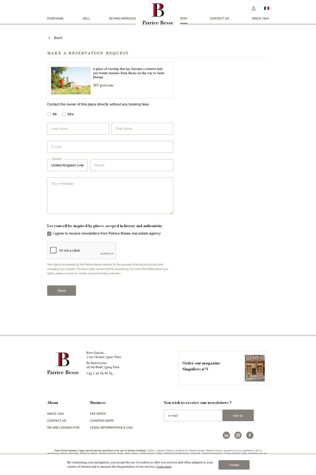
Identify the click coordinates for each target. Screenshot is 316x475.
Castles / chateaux (156, 450)
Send (62, 291)
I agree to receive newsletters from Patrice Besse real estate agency (107, 233)
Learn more (164, 466)
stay (183, 18)
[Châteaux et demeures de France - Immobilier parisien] (266, 7)
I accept (234, 465)
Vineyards (195, 453)
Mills (127, 453)
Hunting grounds (107, 453)
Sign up (238, 415)
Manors (170, 450)
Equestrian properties (212, 453)
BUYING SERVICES (122, 18)
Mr (55, 114)
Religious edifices (89, 453)
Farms (135, 453)
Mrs (71, 114)
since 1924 (260, 18)
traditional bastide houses (176, 453)
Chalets (159, 453)
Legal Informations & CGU (111, 427)
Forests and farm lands (235, 453)
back (56, 38)
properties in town (232, 450)
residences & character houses (189, 450)
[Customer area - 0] (253, 7)
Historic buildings (69, 453)
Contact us (219, 18)
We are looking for (63, 427)
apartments (248, 450)
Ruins (120, 453)
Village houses (146, 453)
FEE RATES (98, 414)
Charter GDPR (101, 420)
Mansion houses (214, 450)
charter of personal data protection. (99, 273)
